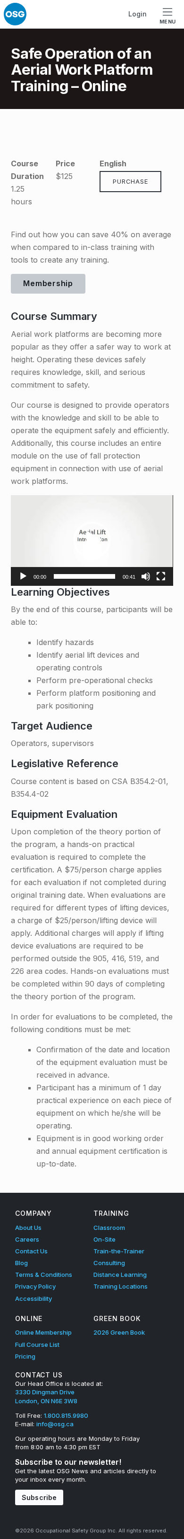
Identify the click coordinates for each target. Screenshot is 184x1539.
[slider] (84, 576)
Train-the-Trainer (118, 1251)
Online (28, 1318)
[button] (92, 540)
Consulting (109, 1263)
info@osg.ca (55, 1424)
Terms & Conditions (43, 1274)
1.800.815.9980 (66, 1415)
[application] (92, 540)
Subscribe (39, 1497)
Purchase (130, 181)
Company (33, 1213)
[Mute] (146, 576)
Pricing (25, 1356)
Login (137, 14)
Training (111, 1213)
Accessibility (33, 1298)
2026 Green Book (119, 1332)
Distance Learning (120, 1274)
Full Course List (37, 1344)
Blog (21, 1263)
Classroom (109, 1227)
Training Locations (120, 1286)
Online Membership (43, 1332)
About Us (28, 1227)
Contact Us (31, 1251)
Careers (27, 1239)
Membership (48, 283)
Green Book (117, 1318)
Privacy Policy (35, 1286)
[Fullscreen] (161, 576)
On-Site (104, 1239)
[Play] (23, 576)
